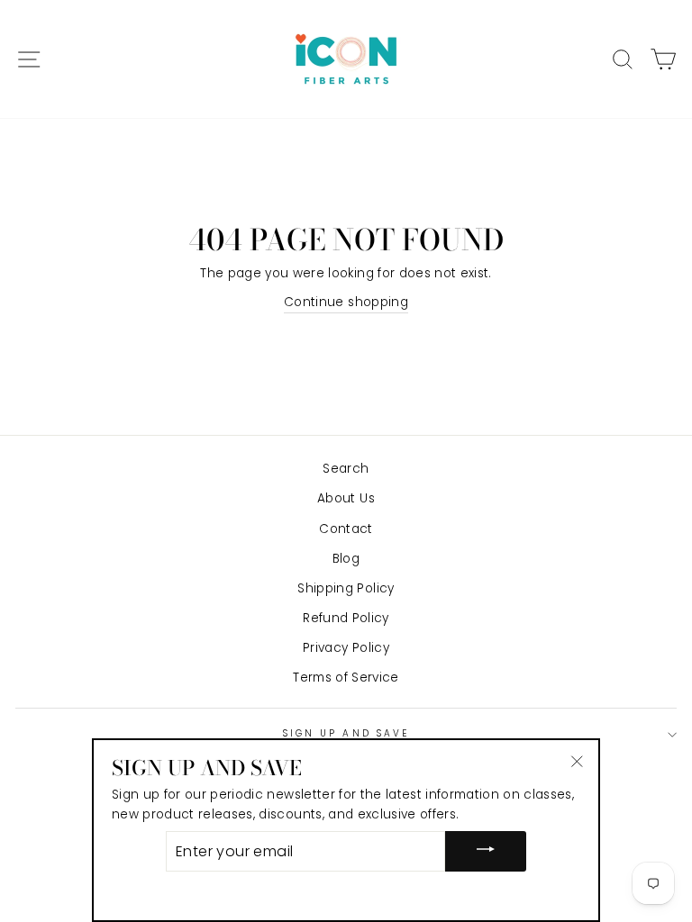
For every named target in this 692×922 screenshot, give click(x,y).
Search (346, 468)
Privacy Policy (346, 647)
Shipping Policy (345, 588)
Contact (345, 529)
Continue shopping (346, 302)
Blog (346, 558)
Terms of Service (345, 677)
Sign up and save (346, 733)
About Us (346, 498)
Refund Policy (345, 618)
